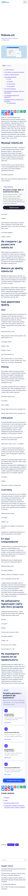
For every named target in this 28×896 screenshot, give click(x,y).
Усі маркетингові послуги (14, 780)
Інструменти (4, 38)
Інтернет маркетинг (13, 38)
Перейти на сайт (14, 207)
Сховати (9, 65)
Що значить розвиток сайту (11, 803)
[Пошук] (25, 860)
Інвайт (6, 800)
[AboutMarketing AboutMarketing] (5, 2)
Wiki (17, 844)
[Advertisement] (14, 19)
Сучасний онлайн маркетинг (8, 884)
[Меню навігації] (25, 2)
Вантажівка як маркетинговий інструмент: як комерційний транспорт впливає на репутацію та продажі (13, 879)
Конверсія (7, 797)
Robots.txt (11, 844)
